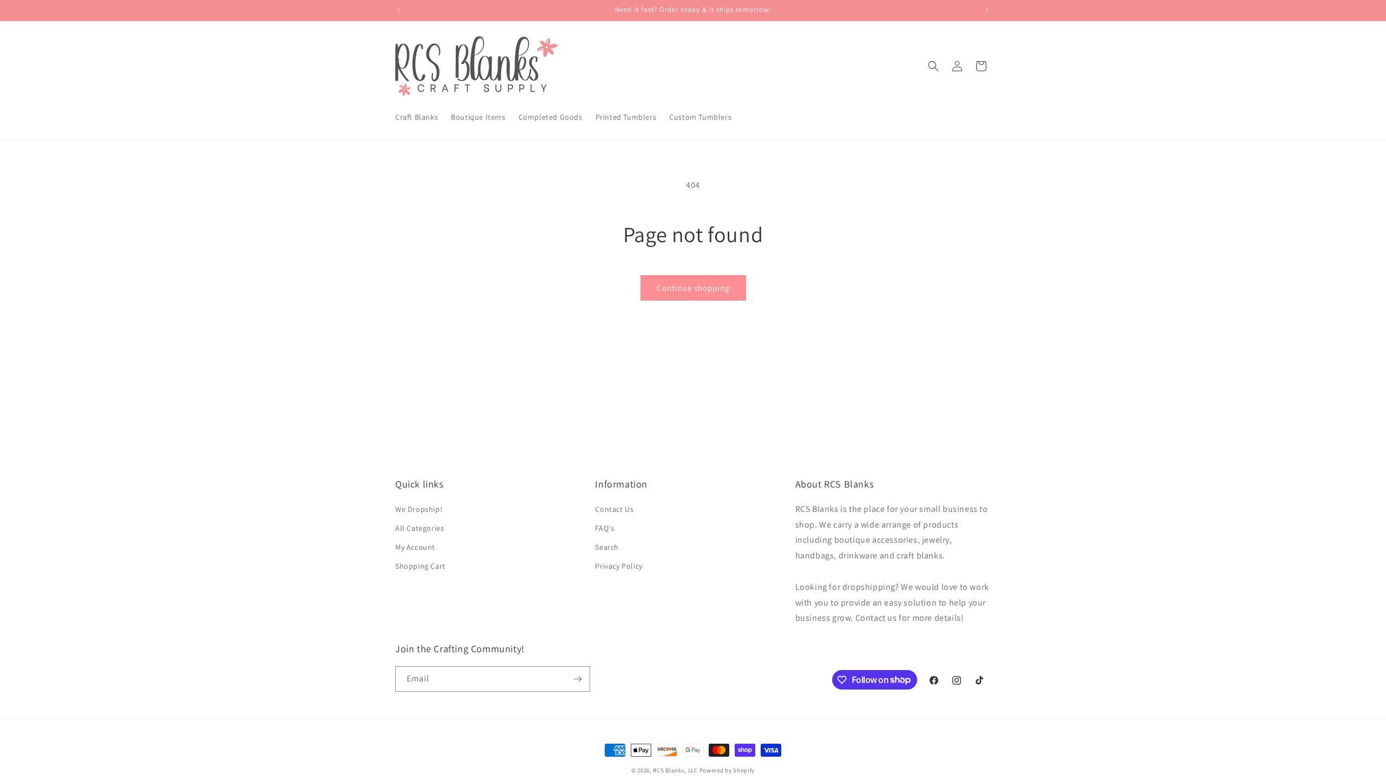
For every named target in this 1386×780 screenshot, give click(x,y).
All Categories (419, 528)
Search (607, 547)
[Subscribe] (578, 679)
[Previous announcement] (399, 10)
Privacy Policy (618, 566)
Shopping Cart (420, 566)
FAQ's (604, 528)
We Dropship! (418, 509)
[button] (933, 66)
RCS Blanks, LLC (675, 770)
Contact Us (614, 509)
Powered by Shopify (727, 770)
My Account (415, 547)
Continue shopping (693, 288)
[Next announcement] (987, 10)
